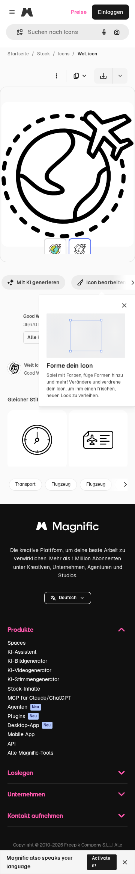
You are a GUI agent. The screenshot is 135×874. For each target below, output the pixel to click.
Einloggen (110, 12)
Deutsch (67, 598)
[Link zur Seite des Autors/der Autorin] (14, 369)
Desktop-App (29, 725)
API (12, 743)
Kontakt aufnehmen (35, 815)
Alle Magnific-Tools (30, 752)
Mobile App (21, 734)
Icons (63, 54)
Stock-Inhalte (24, 688)
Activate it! (101, 861)
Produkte (20, 629)
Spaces (17, 642)
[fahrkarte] (98, 440)
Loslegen (20, 772)
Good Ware (35, 373)
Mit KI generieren (37, 282)
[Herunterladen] (103, 76)
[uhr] (37, 440)
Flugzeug (60, 484)
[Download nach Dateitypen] (80, 76)
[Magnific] (67, 528)
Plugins (22, 716)
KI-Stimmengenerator (33, 679)
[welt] (55, 249)
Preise (79, 12)
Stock (43, 54)
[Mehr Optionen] (56, 75)
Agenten (23, 706)
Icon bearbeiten (106, 282)
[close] (124, 306)
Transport (25, 484)
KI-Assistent (22, 651)
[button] (67, 598)
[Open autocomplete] (16, 32)
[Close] (125, 862)
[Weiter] (125, 485)
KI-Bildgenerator (27, 660)
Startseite (18, 54)
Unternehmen (26, 794)
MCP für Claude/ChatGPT (39, 697)
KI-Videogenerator (29, 670)
